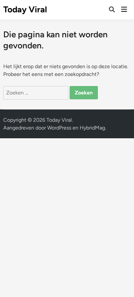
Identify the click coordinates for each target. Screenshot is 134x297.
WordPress (59, 128)
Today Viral (25, 9)
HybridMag (92, 128)
